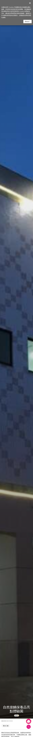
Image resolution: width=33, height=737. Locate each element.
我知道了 (27, 21)
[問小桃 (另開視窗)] (28, 721)
